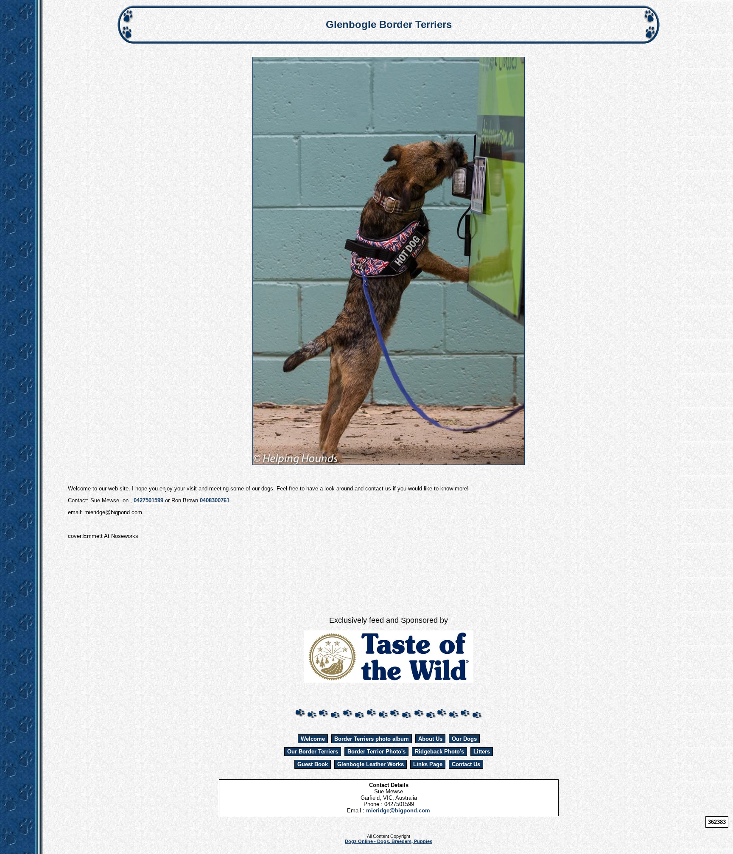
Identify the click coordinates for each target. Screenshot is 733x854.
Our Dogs (464, 739)
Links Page (427, 764)
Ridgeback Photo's (439, 751)
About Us (430, 739)
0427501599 (148, 500)
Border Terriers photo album (371, 739)
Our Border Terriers (312, 751)
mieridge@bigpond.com (398, 810)
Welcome (313, 739)
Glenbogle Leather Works (370, 764)
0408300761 (214, 500)
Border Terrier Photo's (376, 751)
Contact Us (466, 764)
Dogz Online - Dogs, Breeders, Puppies (388, 841)
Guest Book (312, 764)
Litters (481, 751)
